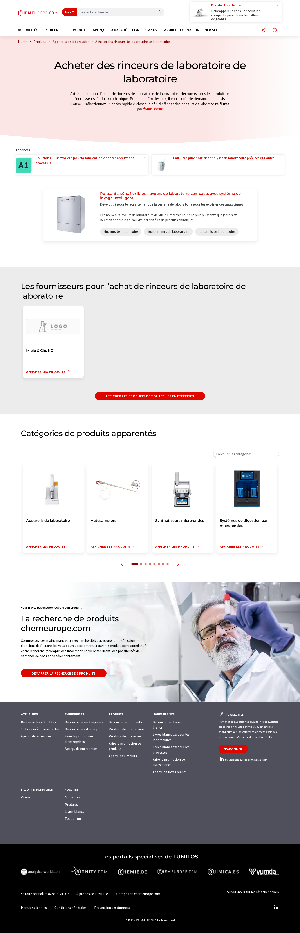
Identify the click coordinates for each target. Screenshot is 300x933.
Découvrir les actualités (38, 722)
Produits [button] (79, 30)
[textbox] (246, 453)
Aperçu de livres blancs (170, 772)
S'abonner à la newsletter (40, 729)
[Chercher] (160, 12)
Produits (71, 804)
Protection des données (112, 907)
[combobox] (246, 454)
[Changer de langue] (274, 30)
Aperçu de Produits (123, 756)
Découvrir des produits (125, 722)
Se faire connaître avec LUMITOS (45, 893)
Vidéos (26, 797)
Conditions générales (70, 907)
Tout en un (73, 818)
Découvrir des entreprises (84, 722)
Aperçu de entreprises (81, 748)
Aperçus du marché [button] (110, 30)
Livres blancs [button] (144, 30)
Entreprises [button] (54, 30)
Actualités (72, 797)
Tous (68, 12)
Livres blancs (74, 811)
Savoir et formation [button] (180, 30)
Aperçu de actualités (36, 736)
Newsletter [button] (215, 30)
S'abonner (233, 749)
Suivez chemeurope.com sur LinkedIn (246, 759)
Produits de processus (125, 736)
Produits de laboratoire (126, 729)
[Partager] (263, 30)
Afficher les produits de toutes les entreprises (150, 396)
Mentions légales (34, 907)
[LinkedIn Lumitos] (276, 907)
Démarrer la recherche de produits (64, 673)
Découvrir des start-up (81, 729)
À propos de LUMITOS (92, 893)
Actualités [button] (28, 30)
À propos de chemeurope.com (138, 893)
